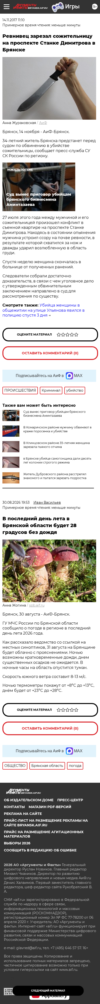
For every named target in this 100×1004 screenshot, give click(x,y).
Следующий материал (48, 990)
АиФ (43, 123)
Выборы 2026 (17, 843)
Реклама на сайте (23, 813)
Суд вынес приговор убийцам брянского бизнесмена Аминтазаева (54, 413)
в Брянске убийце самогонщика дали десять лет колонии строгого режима (57, 460)
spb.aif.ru (36, 605)
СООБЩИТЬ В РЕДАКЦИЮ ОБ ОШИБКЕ (40, 850)
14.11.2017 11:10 (13, 20)
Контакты (14, 807)
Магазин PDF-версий (50, 807)
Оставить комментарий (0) (50, 353)
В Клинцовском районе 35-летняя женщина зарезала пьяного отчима (56, 445)
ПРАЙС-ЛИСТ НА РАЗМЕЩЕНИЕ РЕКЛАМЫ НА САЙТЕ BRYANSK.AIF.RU (46, 822)
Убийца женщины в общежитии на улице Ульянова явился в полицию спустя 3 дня (43, 310)
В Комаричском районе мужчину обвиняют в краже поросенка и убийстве (57, 429)
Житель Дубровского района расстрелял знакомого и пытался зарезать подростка (54, 476)
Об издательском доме (28, 800)
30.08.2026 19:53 (16, 502)
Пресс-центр (70, 800)
